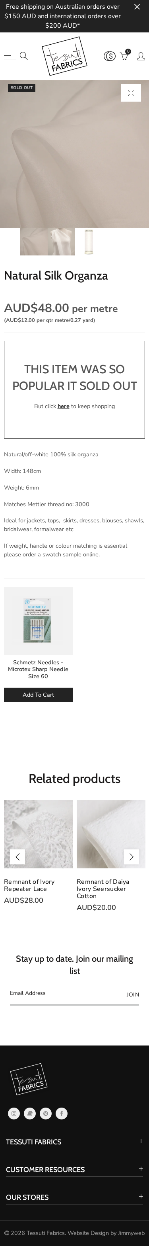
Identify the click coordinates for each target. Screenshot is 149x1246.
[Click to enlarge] (131, 93)
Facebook (62, 1113)
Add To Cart (38, 695)
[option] (74, 154)
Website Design (88, 1233)
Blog (30, 1113)
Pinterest (46, 1113)
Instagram (14, 1113)
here (64, 406)
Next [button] (131, 856)
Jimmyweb (131, 1233)
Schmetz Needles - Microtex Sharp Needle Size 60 (38, 669)
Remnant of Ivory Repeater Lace (29, 885)
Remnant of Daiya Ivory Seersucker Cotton (103, 889)
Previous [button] (17, 856)
